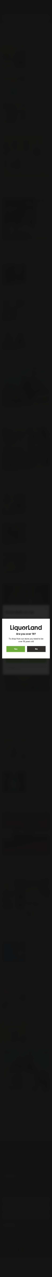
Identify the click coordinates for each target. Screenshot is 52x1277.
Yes (15, 649)
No (36, 649)
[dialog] (26, 638)
